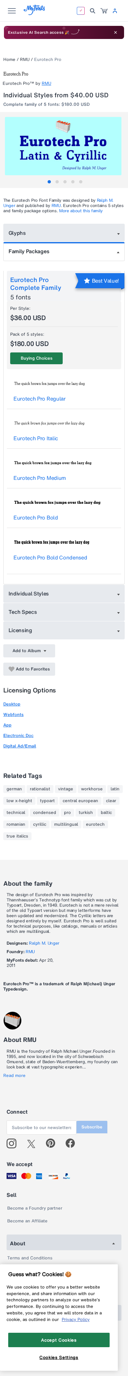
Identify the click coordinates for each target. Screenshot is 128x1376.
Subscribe (91, 1127)
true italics (17, 836)
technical (16, 812)
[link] (104, 10)
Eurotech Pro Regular (39, 399)
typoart (47, 800)
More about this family (81, 211)
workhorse (92, 789)
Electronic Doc (18, 735)
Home (9, 59)
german (14, 789)
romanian (16, 824)
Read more (14, 1075)
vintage (65, 789)
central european (80, 800)
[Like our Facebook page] (73, 1143)
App (7, 725)
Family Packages (29, 251)
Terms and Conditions (30, 1258)
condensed (44, 812)
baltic (106, 812)
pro (67, 812)
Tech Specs (23, 612)
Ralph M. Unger (44, 943)
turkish (86, 812)
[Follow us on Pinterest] (53, 1143)
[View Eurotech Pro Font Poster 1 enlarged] (65, 146)
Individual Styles (29, 593)
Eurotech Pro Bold (35, 517)
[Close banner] (115, 32)
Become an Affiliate (27, 1221)
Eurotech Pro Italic (35, 438)
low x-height (19, 800)
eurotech (95, 824)
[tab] (49, 182)
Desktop (11, 704)
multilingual (66, 824)
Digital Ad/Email (19, 746)
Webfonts (13, 714)
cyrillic (39, 824)
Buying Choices (37, 358)
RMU (25, 59)
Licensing (20, 630)
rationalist (40, 789)
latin (115, 789)
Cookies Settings (58, 1357)
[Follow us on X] (33, 1143)
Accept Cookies (58, 1340)
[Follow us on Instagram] (14, 1143)
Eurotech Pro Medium (39, 478)
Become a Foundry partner (34, 1208)
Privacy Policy (76, 1319)
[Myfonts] (35, 13)
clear (111, 800)
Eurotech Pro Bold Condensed (50, 557)
